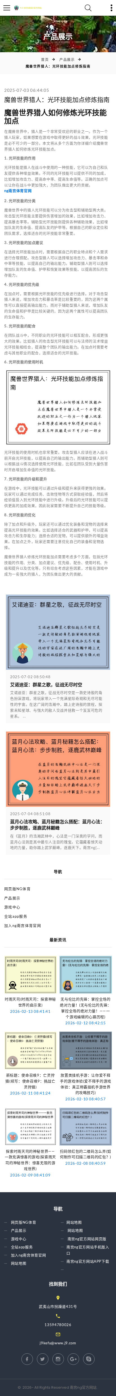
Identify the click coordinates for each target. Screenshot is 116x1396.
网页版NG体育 (17, 889)
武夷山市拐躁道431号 (58, 1306)
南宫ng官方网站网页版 (87, 1239)
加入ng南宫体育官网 (22, 925)
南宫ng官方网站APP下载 (87, 1261)
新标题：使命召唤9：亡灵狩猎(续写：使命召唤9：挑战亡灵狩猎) (30, 1081)
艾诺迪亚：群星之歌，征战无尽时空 (46, 684)
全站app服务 (15, 916)
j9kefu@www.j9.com (58, 1343)
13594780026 (57, 1324)
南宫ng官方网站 (83, 1387)
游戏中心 (12, 907)
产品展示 (67, 59)
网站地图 (18, 1263)
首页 (45, 59)
